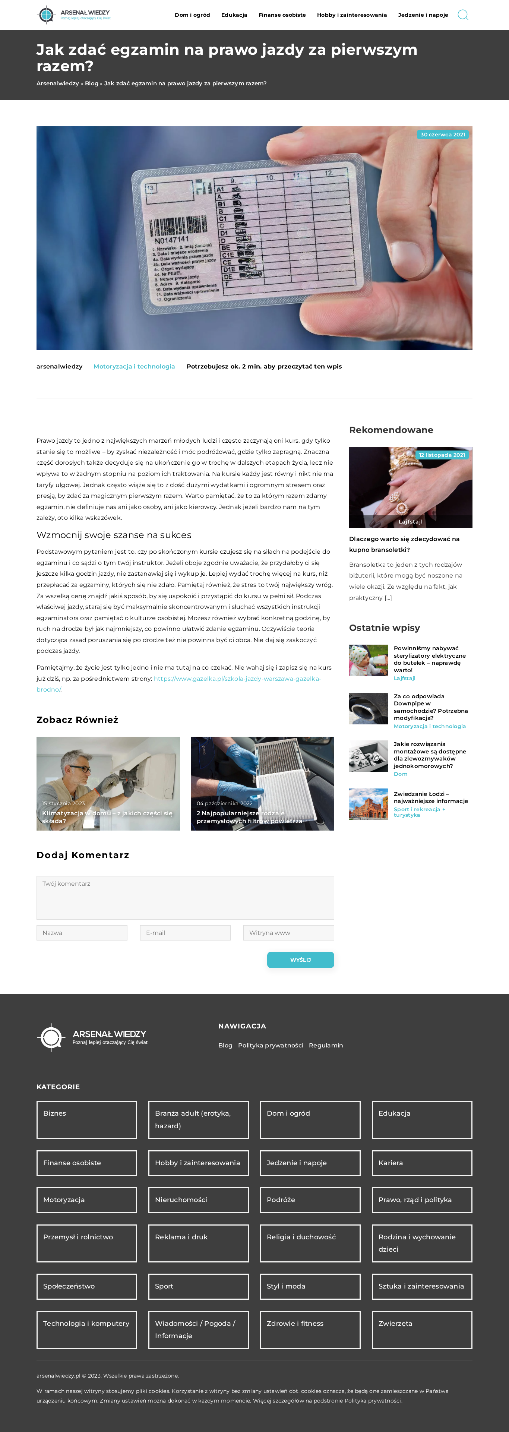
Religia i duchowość (301, 1237)
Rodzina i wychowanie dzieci (417, 1243)
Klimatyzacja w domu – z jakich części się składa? (107, 817)
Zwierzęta (395, 1323)
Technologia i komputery (86, 1323)
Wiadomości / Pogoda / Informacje (195, 1329)
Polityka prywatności (270, 1045)
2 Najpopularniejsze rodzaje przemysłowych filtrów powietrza (250, 817)
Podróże (281, 1200)
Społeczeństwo (69, 1286)
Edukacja (234, 15)
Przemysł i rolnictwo (78, 1237)
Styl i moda (286, 1286)
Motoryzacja (64, 1200)
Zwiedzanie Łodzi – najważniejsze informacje (431, 797)
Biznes (54, 1113)
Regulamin (326, 1045)
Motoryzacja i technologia (134, 366)
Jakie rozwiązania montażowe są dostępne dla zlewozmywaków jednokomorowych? (430, 754)
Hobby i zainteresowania (352, 15)
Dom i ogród (192, 15)
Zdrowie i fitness (295, 1323)
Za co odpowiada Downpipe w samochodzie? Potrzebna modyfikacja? (431, 707)
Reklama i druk (181, 1237)
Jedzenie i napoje (423, 15)
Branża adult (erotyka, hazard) (193, 1119)
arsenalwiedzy (59, 366)
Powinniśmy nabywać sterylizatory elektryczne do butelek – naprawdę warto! (430, 659)
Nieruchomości (181, 1200)
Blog (225, 1045)
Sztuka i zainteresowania (421, 1286)
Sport (164, 1286)
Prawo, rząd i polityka (415, 1200)
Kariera (391, 1163)
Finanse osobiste (282, 15)
